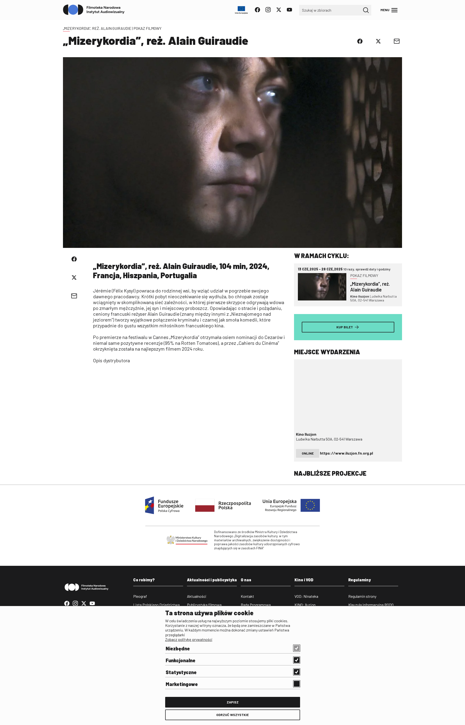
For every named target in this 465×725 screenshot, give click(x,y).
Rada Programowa (256, 604)
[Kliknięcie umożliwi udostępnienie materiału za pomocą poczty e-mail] (396, 41)
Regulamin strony (362, 596)
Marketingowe (182, 684)
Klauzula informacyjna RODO (371, 604)
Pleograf (140, 596)
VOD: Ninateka (306, 596)
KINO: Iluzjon (305, 604)
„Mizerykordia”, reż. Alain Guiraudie (97, 28)
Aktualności (196, 596)
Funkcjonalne (180, 660)
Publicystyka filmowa (204, 604)
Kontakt (247, 596)
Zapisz (233, 702)
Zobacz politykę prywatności (188, 639)
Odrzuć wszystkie (232, 715)
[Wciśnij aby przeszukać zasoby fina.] (366, 10)
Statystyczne (181, 672)
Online (308, 453)
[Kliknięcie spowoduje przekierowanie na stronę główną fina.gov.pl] (94, 10)
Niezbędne (178, 648)
